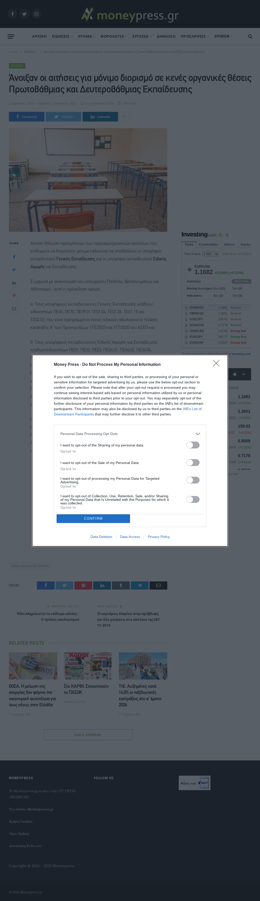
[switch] (193, 445)
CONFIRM (93, 518)
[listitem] (130, 434)
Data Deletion (101, 537)
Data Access (130, 537)
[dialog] (130, 450)
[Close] (218, 365)
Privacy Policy (159, 537)
